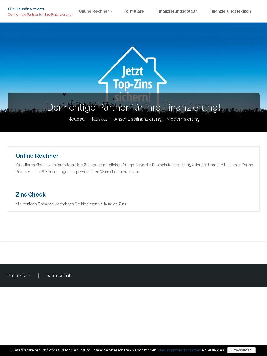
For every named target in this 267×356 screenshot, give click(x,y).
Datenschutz (59, 275)
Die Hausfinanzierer (26, 8)
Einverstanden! (241, 350)
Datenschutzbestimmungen (179, 350)
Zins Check (31, 194)
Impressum (19, 275)
